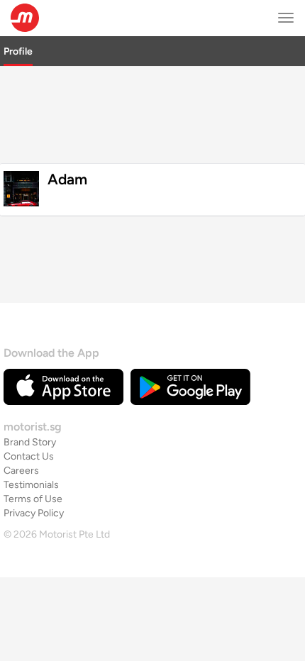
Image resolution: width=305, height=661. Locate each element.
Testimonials (31, 485)
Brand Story (30, 442)
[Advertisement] (152, 113)
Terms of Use (33, 499)
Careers (21, 471)
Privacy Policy (34, 513)
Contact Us (29, 456)
